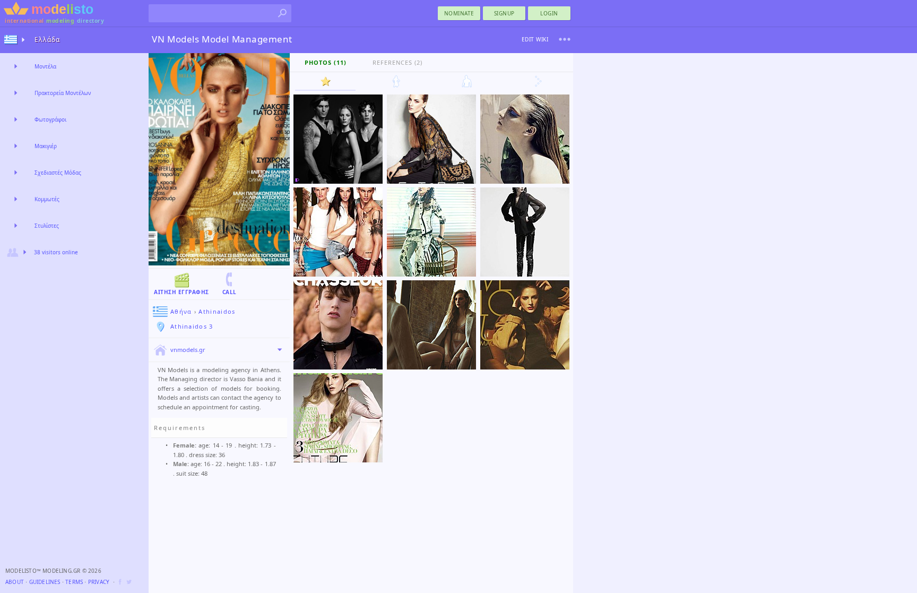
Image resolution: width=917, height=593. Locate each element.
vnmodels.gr (187, 350)
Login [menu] (549, 13)
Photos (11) (326, 62)
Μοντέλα (45, 66)
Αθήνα (181, 311)
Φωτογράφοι (50, 119)
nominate (459, 13)
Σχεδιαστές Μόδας (57, 172)
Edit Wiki (535, 39)
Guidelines (44, 582)
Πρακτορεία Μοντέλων (62, 93)
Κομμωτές (46, 199)
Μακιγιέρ (45, 146)
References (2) (397, 62)
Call (229, 292)
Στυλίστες (46, 225)
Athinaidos (216, 311)
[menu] (564, 39)
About (14, 582)
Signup (504, 13)
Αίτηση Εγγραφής (181, 292)
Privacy (98, 582)
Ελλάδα (47, 39)
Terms (74, 582)
